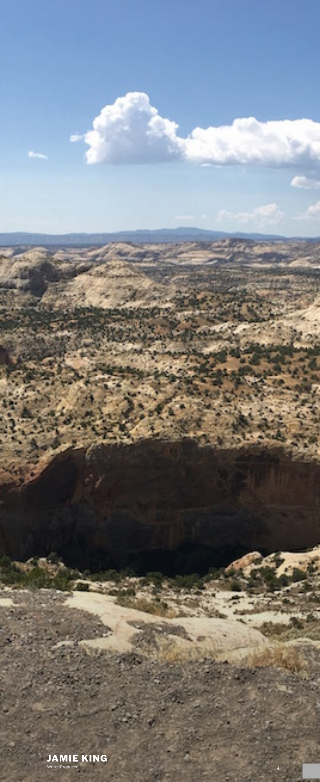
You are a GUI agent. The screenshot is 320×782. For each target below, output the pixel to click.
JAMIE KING (77, 758)
